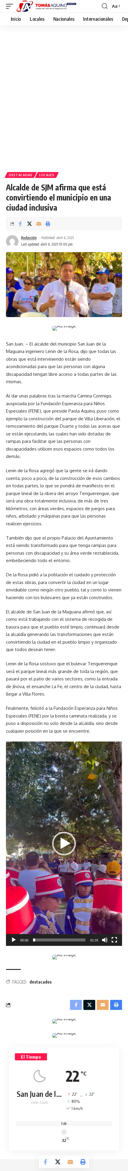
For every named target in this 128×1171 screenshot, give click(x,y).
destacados (40, 981)
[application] (64, 844)
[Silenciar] (105, 940)
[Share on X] (29, 223)
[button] (11, 6)
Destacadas (20, 175)
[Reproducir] (14, 940)
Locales (46, 175)
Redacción (29, 238)
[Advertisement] (64, 101)
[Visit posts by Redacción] (12, 241)
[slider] (59, 939)
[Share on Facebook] (20, 223)
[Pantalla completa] (114, 940)
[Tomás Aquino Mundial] (46, 6)
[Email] (39, 223)
